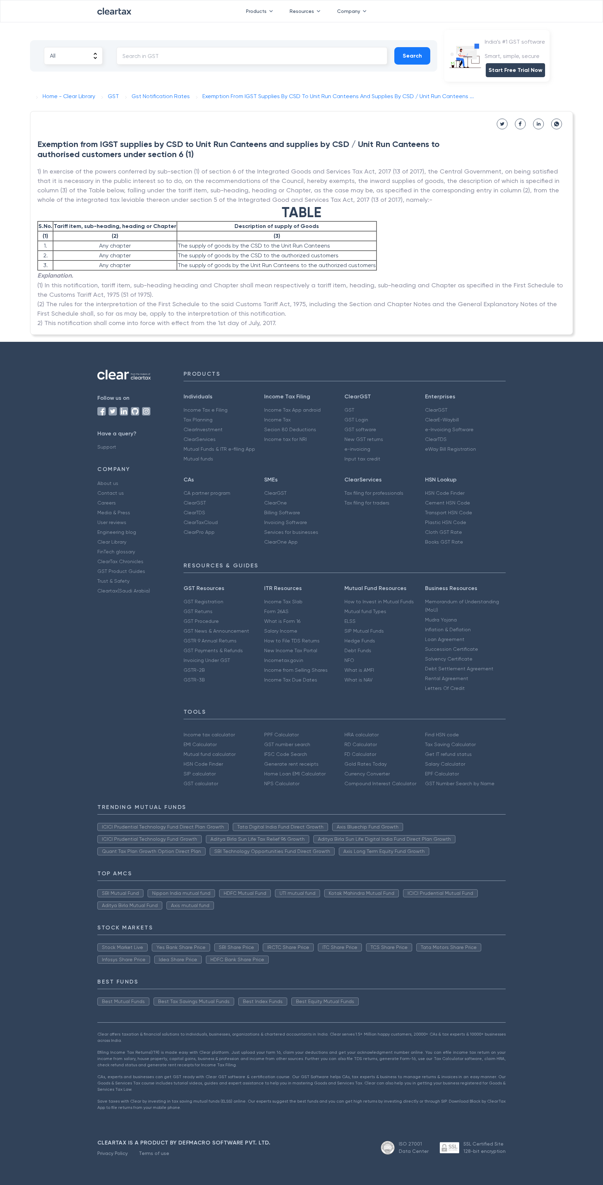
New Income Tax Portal (290, 650)
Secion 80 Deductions (290, 429)
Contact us (110, 493)
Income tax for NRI (285, 439)
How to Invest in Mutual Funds (379, 601)
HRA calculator (361, 734)
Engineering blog (116, 532)
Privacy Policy (112, 1153)
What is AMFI (359, 670)
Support (106, 447)
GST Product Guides (121, 571)
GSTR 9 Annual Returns (210, 640)
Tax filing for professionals (373, 493)
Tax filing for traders (366, 503)
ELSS (350, 621)
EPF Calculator (442, 773)
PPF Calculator (281, 734)
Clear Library (111, 542)
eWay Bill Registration (450, 449)
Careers (106, 503)
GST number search (287, 744)
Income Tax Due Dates (290, 680)
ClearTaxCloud (201, 522)
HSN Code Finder (444, 493)
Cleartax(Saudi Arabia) (123, 591)
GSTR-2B (194, 670)
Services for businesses (291, 532)
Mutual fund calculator (210, 754)
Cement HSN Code (447, 503)
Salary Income (280, 631)
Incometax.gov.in (283, 660)
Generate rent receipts (291, 764)
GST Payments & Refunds (213, 650)
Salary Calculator (445, 764)
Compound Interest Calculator (380, 783)
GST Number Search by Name (459, 783)
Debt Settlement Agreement (459, 668)
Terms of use (154, 1153)
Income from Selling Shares (296, 670)
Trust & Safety (113, 581)
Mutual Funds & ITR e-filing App (219, 449)
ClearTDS (436, 439)
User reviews (111, 522)
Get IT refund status (448, 754)
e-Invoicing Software (449, 429)
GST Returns (198, 611)
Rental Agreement (446, 678)
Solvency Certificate (448, 659)
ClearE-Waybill (442, 419)
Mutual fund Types (365, 611)
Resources (302, 11)
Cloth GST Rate (443, 532)
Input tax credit (362, 459)
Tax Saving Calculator (450, 744)
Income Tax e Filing (206, 410)
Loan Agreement (444, 639)
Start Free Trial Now (515, 70)
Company (348, 11)
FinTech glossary (116, 551)
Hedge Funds (359, 640)
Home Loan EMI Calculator (295, 773)
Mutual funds (198, 459)
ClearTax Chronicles (120, 561)
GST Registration (203, 601)
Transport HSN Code (448, 512)
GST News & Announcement (216, 631)
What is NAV (358, 680)
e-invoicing (357, 449)
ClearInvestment (203, 429)
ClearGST (436, 410)
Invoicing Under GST (207, 660)
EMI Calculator (200, 744)
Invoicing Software (285, 522)
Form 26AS (276, 611)
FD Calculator (360, 754)
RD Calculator (360, 744)
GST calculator (201, 783)
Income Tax (277, 419)
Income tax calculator (209, 734)
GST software (360, 429)
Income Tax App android (292, 410)
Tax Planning (198, 419)
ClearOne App (281, 542)
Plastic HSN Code (445, 522)
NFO (349, 660)
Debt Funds (357, 650)
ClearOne (275, 503)
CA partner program (207, 493)
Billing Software (282, 512)
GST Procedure (201, 621)
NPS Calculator (281, 783)
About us (107, 483)
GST (349, 410)
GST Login (356, 419)
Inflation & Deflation (448, 629)
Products (256, 11)
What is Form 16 (282, 621)
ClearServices (200, 439)
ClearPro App (199, 532)
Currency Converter (367, 773)
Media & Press (113, 512)
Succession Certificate (451, 649)
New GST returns (363, 439)
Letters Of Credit (445, 688)
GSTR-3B (194, 680)
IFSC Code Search (285, 754)
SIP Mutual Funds (364, 631)
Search (412, 55)
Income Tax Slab (283, 601)
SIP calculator (200, 773)
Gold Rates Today (365, 764)
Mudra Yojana (441, 620)
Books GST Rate (444, 542)
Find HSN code (442, 734)
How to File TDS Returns (292, 640)
